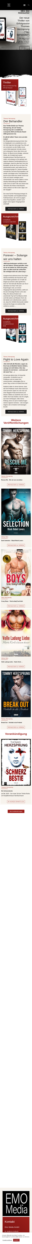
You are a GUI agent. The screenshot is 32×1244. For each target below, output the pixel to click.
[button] (24, 5)
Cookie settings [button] (7, 1240)
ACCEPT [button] (16, 1240)
